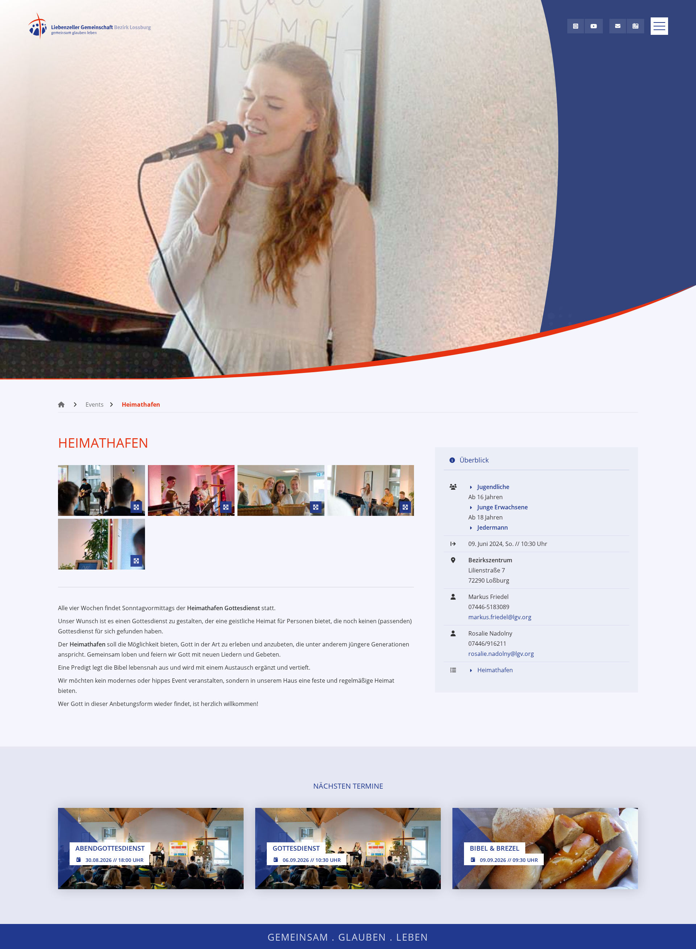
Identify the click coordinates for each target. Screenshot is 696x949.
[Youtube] (594, 26)
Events (95, 404)
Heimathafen (141, 404)
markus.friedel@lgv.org (499, 617)
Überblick (474, 460)
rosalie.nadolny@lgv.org (501, 654)
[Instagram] (575, 26)
